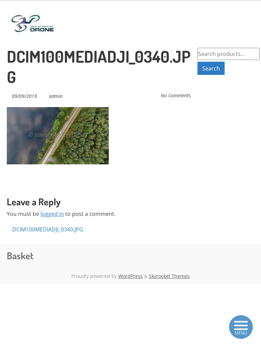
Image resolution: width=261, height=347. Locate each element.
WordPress (130, 276)
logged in (52, 214)
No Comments (176, 95)
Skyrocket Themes (169, 276)
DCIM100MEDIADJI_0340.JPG (47, 229)
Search (211, 68)
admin (56, 96)
